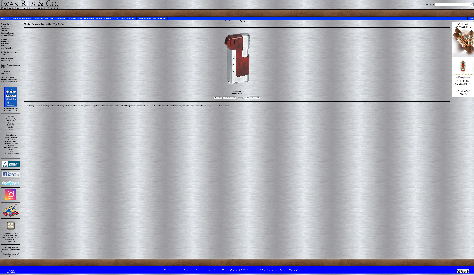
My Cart (4, 30)
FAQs (3, 45)
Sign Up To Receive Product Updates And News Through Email (9, 79)
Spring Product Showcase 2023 (10, 66)
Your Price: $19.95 (236, 93)
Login (471, 18)
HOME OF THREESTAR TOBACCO (11, 109)
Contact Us (5, 41)
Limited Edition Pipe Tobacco (21, 18)
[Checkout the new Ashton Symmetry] (463, 97)
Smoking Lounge (7, 33)
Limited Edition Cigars (128, 18)
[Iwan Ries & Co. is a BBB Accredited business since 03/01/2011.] (11, 166)
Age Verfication (7, 48)
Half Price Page (61, 18)
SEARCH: (430, 4)
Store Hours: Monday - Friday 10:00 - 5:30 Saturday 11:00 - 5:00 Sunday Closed (11, 123)
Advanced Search (7, 35)
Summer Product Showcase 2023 (7, 59)
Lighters (99, 18)
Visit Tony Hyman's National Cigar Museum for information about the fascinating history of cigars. (10, 251)
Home (3, 26)
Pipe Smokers (38, 18)
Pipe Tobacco (49, 18)
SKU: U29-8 (237, 91)
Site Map (4, 73)
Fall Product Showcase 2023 (9, 53)
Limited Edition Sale (144, 18)
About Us (4, 39)
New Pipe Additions (159, 18)
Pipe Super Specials (75, 18)
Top (226, 21)
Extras (116, 18)
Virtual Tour (6, 71)
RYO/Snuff (107, 18)
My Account (5, 28)
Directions (5, 43)
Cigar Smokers (89, 18)
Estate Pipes (5, 18)
